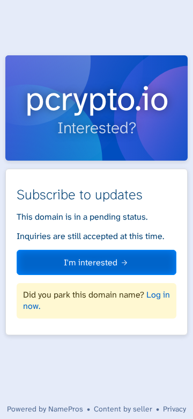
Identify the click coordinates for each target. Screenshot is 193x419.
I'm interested (90, 262)
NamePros (65, 409)
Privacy (174, 409)
